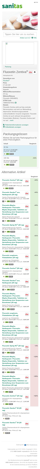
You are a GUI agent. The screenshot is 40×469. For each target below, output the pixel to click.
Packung (8, 67)
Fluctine (6, 80)
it (37, 2)
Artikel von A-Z (25, 38)
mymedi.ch (25, 451)
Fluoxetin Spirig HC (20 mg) (13, 225)
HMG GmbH (17, 451)
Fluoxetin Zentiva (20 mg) (12, 180)
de (34, 2)
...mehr (11, 120)
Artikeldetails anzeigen (13, 127)
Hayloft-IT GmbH (32, 456)
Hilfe (35, 38)
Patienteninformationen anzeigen (16, 125)
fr (36, 2)
